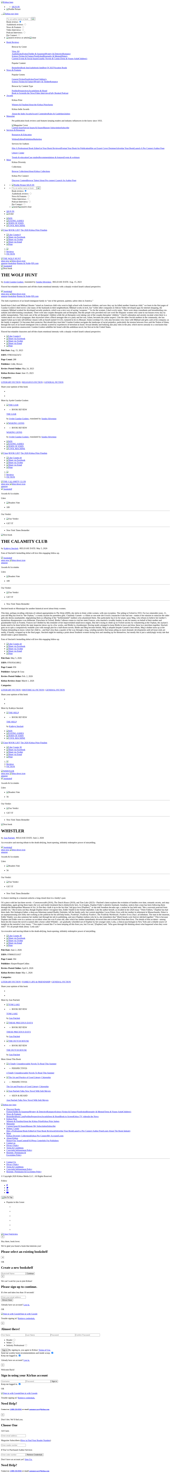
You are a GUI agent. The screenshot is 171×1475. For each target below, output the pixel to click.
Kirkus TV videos (80, 1116)
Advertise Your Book (125, 148)
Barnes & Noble (24, 263)
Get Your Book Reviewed (50, 148)
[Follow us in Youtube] (7, 1192)
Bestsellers (16, 68)
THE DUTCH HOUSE (16, 1050)
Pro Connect (12, 35)
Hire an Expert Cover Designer (103, 148)
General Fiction (18, 79)
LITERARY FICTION (11, 382)
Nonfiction (38, 56)
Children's (83, 58)
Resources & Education (22, 134)
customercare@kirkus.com (39, 1409)
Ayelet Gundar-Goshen (14, 282)
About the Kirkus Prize (38, 105)
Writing (15, 139)
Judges (67, 114)
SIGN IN (16, 7)
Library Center (18, 153)
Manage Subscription (52, 128)
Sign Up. (28, 1459)
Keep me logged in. (9, 1355)
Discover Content (19, 180)
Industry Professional (15, 1345)
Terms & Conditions (15, 1148)
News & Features (14, 27)
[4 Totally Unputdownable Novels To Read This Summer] (31, 1064)
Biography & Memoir (52, 56)
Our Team (17, 1140)
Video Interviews (13, 30)
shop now (5, 261)
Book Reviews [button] (12, 42)
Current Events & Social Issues (25, 58)
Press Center (37, 1140)
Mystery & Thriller (42, 81)
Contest (24, 1140)
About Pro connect (47, 180)
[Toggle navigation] (2, 14)
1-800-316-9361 (16, 1409)
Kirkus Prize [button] (11, 1119)
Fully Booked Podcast (59, 93)
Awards (32, 91)
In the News (30, 93)
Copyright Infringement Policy (19, 1150)
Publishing (28, 139)
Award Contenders (40, 114)
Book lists (25, 68)
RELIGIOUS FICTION (32, 382)
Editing (21, 139)
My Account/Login (55, 1136)
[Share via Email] (14, 242)
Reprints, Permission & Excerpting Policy (16, 1154)
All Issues (39, 128)
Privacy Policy (12, 1145)
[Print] (9, 244)
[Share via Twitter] (14, 239)
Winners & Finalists (20, 105)
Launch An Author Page (66, 180)
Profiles (15, 91)
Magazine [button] (10, 116)
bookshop (12, 263)
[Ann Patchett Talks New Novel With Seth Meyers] (28, 1091)
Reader (9, 1340)
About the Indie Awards (22, 114)
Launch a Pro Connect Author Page (88, 1131)
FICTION (10, 254)
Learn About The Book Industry (117, 1131)
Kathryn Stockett (11, 548)
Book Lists (20, 1116)
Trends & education (20, 157)
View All (15, 51)
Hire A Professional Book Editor (25, 148)
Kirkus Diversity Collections (18, 1136)
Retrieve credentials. (26, 1318)
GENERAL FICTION (53, 382)
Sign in (4, 1350)
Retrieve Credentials (34, 1455)
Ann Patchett (9, 838)
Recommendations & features (51, 157)
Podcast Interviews (14, 32)
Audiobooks (17, 54)
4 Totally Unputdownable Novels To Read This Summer (30, 1073)
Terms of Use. (44, 1350)
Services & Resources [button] (15, 130)
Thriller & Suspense (36, 54)
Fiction (25, 54)
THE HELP (11, 722)
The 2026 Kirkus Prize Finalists (33, 230)
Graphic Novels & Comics (49, 58)
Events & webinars (72, 157)
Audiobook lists (35, 68)
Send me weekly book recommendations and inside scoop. (26, 1353)
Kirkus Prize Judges (50, 1121)
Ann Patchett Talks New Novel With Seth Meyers (27, 1100)
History (64, 56)
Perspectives (23, 91)
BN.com (34, 263)
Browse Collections (20, 171)
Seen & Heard (41, 91)
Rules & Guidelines (56, 114)
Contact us (10, 1143)
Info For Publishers (50, 1140)
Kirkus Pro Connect (38, 1136)
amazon (4, 263)
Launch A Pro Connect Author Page (149, 148)
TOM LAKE (12, 1014)
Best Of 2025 (48, 68)
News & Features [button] (13, 70)
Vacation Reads (60, 68)
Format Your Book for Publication (75, 148)
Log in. (27, 1305)
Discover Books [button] (13, 1109)
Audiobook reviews (15, 24)
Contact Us (11, 1162)
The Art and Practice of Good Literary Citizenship (27, 1086)
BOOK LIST (14, 230)
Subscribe (65, 128)
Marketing (37, 139)
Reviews (10, 251)
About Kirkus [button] (12, 1138)
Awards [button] (9, 95)
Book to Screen (18, 93)
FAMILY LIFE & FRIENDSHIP (36, 982)
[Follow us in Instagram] (7, 1190)
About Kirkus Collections (39, 171)
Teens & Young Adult (69, 58)
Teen (36, 79)
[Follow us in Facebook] (7, 1185)
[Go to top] (7, 1197)
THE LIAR (11, 414)
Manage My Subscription (36, 1126)
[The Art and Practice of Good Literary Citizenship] (28, 1077)
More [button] (8, 160)
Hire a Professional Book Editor (19, 1131)
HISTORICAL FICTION (33, 690)
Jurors (50, 105)
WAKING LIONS (14, 432)
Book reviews (12, 22)
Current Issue (17, 128)
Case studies (33, 157)
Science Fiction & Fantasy (23, 56)
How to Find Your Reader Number (35, 1440)
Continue (30, 1274)
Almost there (7, 1300)
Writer (9, 1343)
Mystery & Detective (54, 54)
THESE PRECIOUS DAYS (18, 1032)
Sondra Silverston (44, 282)
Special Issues (29, 128)
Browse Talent (33, 180)
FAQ (30, 1140)
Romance (67, 54)
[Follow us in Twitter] (7, 1188)
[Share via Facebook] (15, 237)
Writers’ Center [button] (12, 1128)
